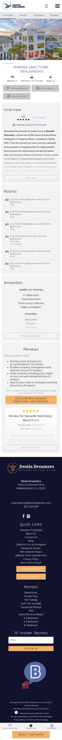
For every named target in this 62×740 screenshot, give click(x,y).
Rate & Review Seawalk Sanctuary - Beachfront (31, 400)
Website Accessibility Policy (24, 708)
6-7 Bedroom (31, 621)
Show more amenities (31, 336)
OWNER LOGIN (31, 568)
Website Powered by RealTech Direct (34, 713)
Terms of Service (36, 720)
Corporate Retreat (31, 607)
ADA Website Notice (31, 551)
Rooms (23, 15)
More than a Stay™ (31, 562)
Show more (31, 178)
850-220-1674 (31, 506)
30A (31, 610)
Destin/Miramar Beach (31, 614)
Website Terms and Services (30, 555)
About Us (31, 533)
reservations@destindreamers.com (31, 502)
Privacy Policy (31, 559)
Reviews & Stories (31, 548)
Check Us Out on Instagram (31, 544)
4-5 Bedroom (31, 617)
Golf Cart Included (31, 603)
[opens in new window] (23, 516)
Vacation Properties (31, 529)
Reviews (54, 15)
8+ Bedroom (31, 625)
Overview (8, 15)
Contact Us (31, 537)
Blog (30, 540)
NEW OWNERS (31, 576)
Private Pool (30, 596)
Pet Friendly (31, 599)
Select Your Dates (31, 734)
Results (8, 63)
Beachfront (31, 592)
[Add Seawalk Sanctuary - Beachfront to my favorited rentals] (57, 23)
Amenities (39, 15)
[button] (57, 6)
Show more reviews (31, 448)
